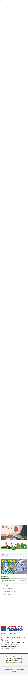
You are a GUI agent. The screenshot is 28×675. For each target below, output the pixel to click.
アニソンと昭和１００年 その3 (9, 588)
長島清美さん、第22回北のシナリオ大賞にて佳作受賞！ (14, 581)
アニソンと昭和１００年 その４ (9, 585)
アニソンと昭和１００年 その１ (9, 594)
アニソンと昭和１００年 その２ (9, 591)
